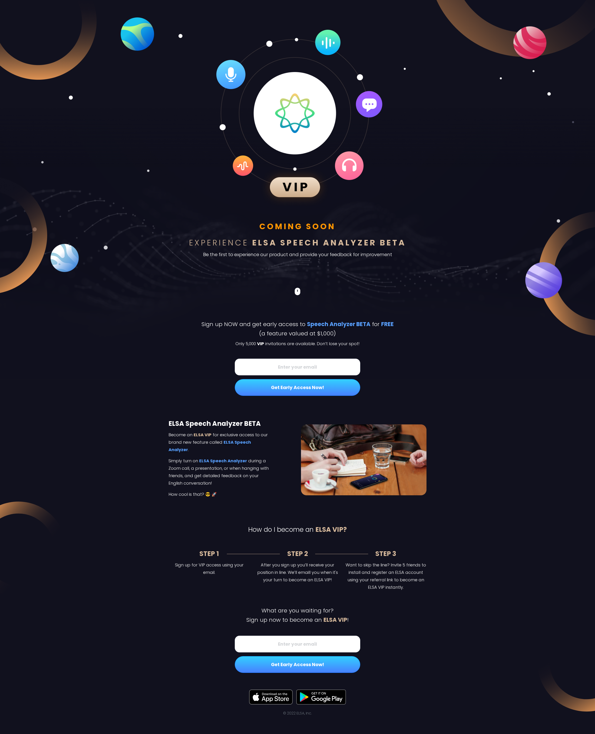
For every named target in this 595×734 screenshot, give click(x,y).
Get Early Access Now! (297, 387)
